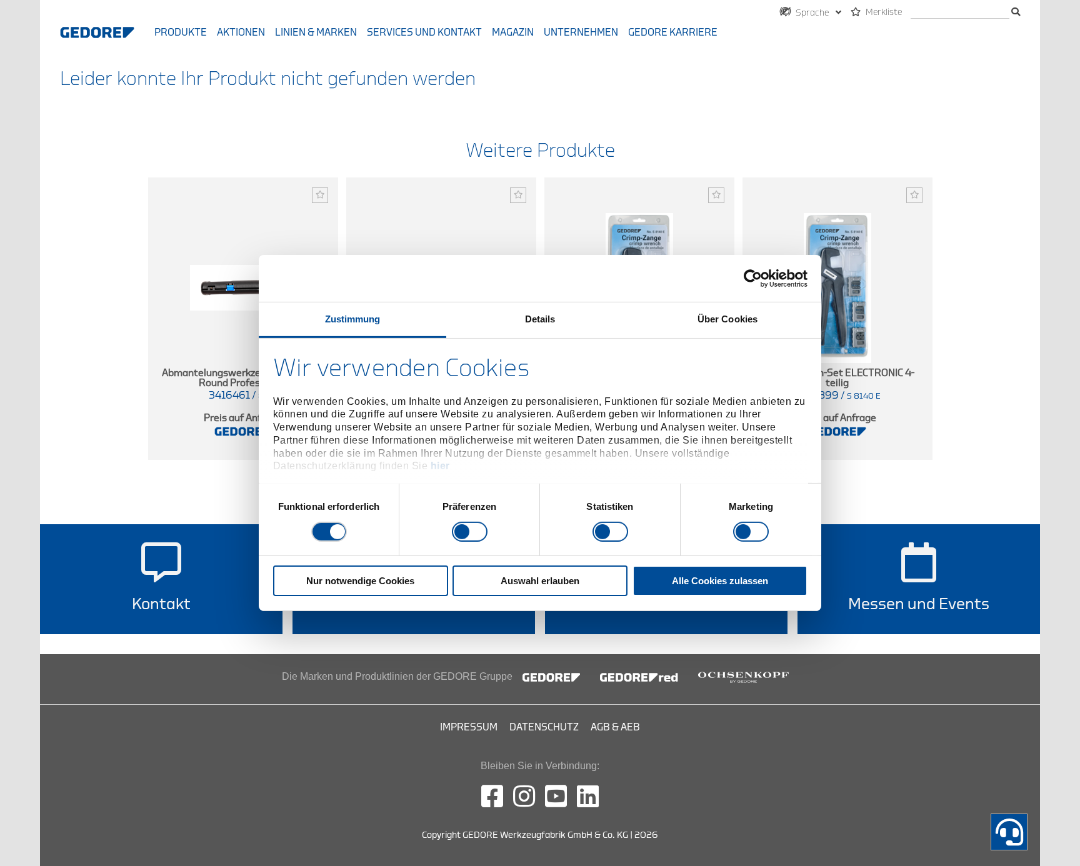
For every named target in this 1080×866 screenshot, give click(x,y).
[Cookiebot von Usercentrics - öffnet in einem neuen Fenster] (753, 278)
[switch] (470, 532)
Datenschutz (544, 727)
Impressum (469, 727)
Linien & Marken (316, 32)
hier (440, 465)
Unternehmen (581, 32)
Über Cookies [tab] (728, 319)
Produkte (180, 32)
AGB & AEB (615, 727)
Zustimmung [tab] (353, 319)
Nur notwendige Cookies (360, 581)
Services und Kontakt (424, 32)
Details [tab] (540, 319)
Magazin (513, 32)
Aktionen (241, 32)
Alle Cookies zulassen (720, 581)
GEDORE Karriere (673, 32)
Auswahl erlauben (540, 581)
